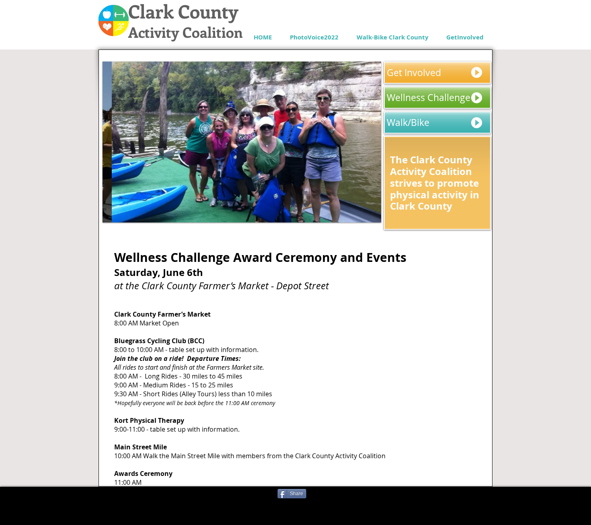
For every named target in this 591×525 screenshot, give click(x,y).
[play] (364, 215)
